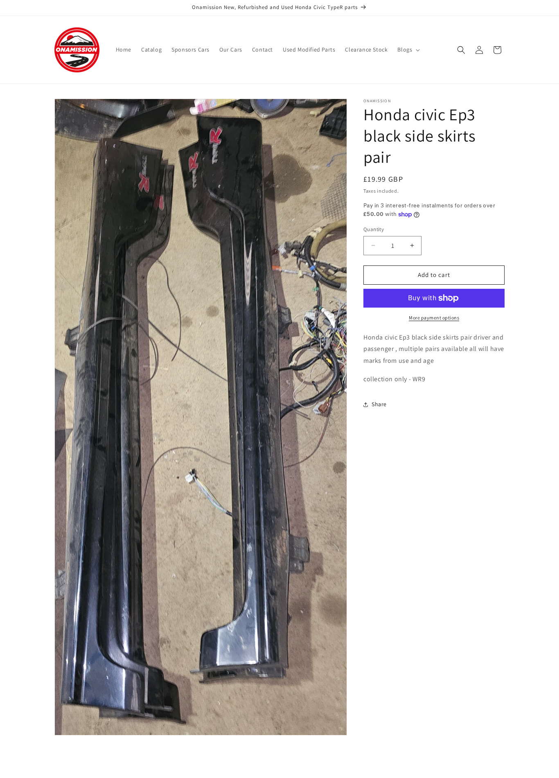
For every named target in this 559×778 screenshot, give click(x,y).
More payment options (434, 318)
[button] (407, 49)
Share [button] (379, 404)
